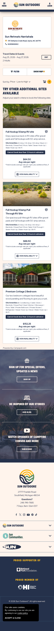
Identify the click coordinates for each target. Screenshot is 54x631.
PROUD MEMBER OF (27, 580)
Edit (48, 57)
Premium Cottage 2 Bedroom (21, 291)
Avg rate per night (27, 162)
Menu (4, 6)
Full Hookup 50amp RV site (20, 131)
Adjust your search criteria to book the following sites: (27, 97)
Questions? (27, 499)
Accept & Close (13, 618)
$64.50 (27, 159)
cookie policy (22, 613)
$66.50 (27, 241)
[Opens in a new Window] (27, 569)
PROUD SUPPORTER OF (27, 560)
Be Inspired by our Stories (27, 404)
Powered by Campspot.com (14, 348)
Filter (16, 71)
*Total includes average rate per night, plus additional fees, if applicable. (27, 166)
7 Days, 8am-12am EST (27, 506)
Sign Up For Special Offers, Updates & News (27, 369)
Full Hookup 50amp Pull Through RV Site (18, 212)
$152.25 (27, 324)
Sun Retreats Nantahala (19, 36)
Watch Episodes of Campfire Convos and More (27, 439)
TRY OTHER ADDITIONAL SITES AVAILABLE (25, 91)
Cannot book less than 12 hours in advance (25, 152)
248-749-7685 (27, 502)
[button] (27, 379)
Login (49, 6)
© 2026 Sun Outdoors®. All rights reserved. (27, 601)
